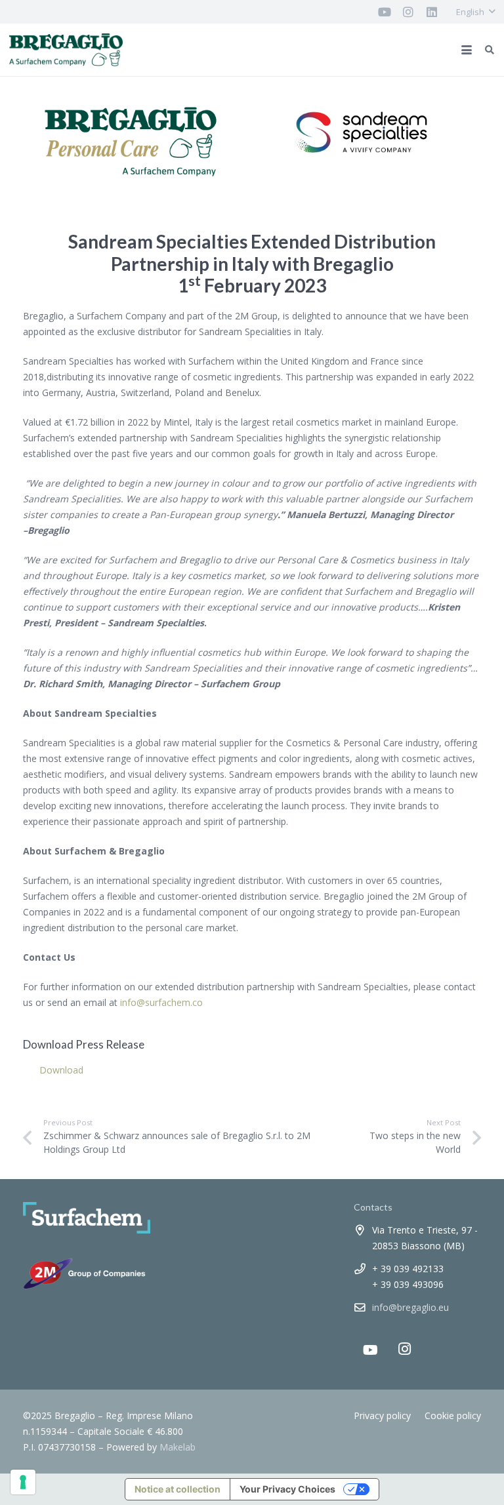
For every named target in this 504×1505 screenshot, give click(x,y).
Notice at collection (177, 1489)
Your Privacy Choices (287, 1489)
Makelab (177, 1447)
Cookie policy (453, 1415)
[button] (475, 11)
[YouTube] (370, 1350)
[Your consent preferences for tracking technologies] (22, 1482)
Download (61, 1070)
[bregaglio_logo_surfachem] (66, 49)
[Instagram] (404, 1349)
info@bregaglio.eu (410, 1307)
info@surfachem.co (161, 1002)
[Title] (384, 12)
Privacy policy (382, 1415)
